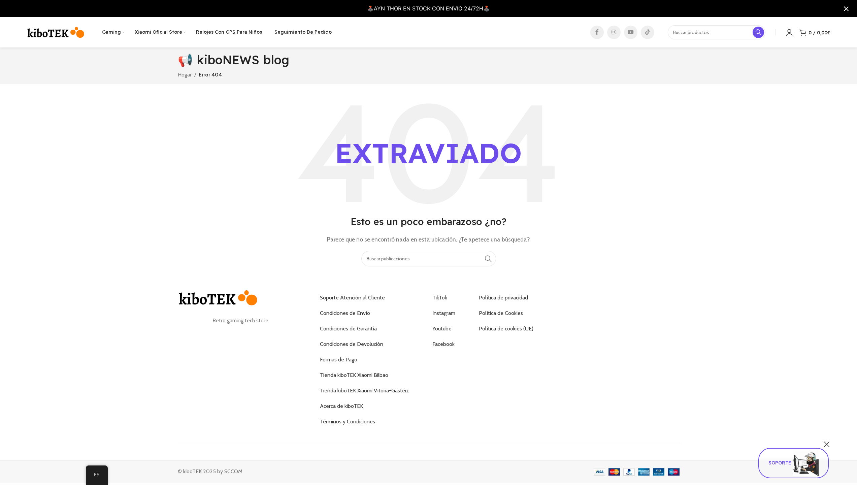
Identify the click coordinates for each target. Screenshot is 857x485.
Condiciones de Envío (345, 313)
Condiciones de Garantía (348, 328)
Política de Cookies (501, 313)
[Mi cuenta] (789, 32)
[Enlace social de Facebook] (597, 32)
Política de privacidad (503, 297)
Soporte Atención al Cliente (352, 297)
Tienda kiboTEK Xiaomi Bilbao (354, 375)
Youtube (442, 328)
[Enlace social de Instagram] (614, 32)
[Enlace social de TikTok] (647, 32)
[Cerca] (826, 444)
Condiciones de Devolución (351, 344)
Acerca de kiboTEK (341, 406)
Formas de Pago (338, 359)
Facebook (443, 344)
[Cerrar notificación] (846, 9)
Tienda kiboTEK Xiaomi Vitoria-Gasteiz (364, 390)
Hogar (185, 74)
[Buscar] (488, 258)
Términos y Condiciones (347, 421)
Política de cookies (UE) (506, 328)
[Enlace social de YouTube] (630, 32)
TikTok (439, 297)
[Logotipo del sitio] (56, 32)
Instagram (443, 313)
